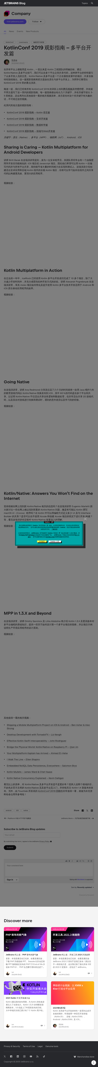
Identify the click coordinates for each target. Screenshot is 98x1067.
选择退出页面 (50, 537)
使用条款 (31, 535)
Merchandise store (85, 1057)
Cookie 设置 (54, 541)
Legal (40, 1046)
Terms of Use (29, 1046)
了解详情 (54, 529)
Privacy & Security (12, 1046)
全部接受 (42, 541)
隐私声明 (24, 535)
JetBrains (25, 1062)
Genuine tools (51, 1046)
